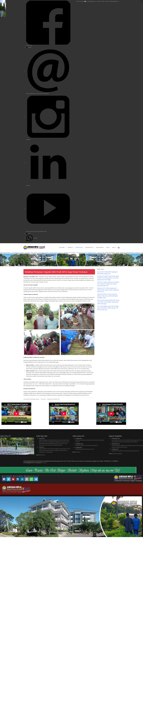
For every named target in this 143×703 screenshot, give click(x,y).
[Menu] (119, 247)
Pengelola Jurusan (22, 252)
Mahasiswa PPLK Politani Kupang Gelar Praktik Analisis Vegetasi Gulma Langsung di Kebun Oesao (107, 289)
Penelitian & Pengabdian (117, 453)
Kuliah (113, 247)
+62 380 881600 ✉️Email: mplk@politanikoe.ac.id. (87, 1)
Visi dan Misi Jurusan (12, 252)
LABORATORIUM (99, 247)
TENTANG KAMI (78, 247)
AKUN (107, 247)
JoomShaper (44, 462)
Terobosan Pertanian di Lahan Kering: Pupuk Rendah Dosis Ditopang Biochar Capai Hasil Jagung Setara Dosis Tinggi (108, 277)
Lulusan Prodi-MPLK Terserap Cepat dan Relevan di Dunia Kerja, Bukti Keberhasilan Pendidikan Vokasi (107, 295)
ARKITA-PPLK (42, 455)
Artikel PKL (78, 452)
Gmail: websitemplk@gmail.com (113, 1)
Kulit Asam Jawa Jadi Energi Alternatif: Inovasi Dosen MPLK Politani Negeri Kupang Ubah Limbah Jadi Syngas (108, 301)
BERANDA (70, 247)
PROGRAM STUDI (88, 247)
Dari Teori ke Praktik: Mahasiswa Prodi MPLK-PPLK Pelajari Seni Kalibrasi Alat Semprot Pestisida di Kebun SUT (108, 283)
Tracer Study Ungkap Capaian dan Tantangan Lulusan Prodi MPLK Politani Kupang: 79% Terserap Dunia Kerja (108, 307)
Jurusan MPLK (62, 247)
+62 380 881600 (102, 1)
